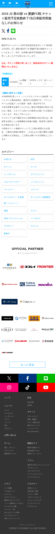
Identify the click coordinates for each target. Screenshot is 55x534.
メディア (34, 189)
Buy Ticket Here (33, 431)
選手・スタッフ (9, 447)
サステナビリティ (10, 497)
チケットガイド (33, 416)
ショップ (3, 5)
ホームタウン (8, 413)
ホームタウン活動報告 (40, 197)
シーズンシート (37, 182)
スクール (34, 226)
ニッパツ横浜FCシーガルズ (13, 503)
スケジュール (8, 450)
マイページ (17, 5)
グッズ (34, 167)
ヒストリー (8, 494)
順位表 (30, 405)
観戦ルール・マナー (34, 453)
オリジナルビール (34, 477)
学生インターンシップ (12, 518)
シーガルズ (35, 218)
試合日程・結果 (33, 491)
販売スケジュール (34, 425)
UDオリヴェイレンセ (13, 218)
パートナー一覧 (9, 509)
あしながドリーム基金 (12, 512)
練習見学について (10, 453)
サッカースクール (34, 503)
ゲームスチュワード (11, 515)
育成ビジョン (32, 488)
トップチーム (10, 174)
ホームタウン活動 (10, 506)
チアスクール (32, 506)
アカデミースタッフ (34, 497)
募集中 (7, 233)
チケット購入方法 (34, 422)
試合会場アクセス (34, 450)
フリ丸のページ (9, 491)
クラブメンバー (37, 174)
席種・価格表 (32, 419)
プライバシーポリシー (27, 525)
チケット (9, 5)
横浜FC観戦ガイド (34, 447)
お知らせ (8, 159)
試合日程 (31, 402)
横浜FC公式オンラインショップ (38, 465)
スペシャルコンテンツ (35, 474)
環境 (6, 211)
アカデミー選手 (33, 494)
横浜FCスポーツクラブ (12, 500)
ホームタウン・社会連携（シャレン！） (14, 200)
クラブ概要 (8, 488)
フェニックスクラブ (34, 500)
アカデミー (9, 226)
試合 (33, 159)
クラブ (34, 211)
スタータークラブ (12, 182)
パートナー (9, 189)
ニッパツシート (33, 428)
